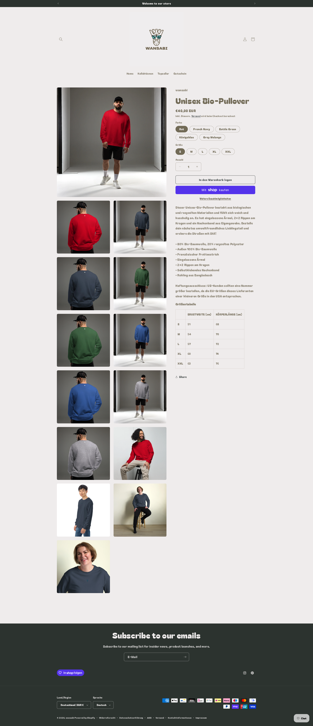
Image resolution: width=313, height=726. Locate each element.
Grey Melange (212, 137)
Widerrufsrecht (107, 717)
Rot (181, 129)
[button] (61, 39)
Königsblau (186, 137)
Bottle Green (227, 129)
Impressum (201, 717)
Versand (196, 116)
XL (214, 151)
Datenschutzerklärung (131, 717)
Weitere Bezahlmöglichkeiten (215, 198)
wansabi (70, 717)
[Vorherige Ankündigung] (58, 3)
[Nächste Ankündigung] (255, 3)
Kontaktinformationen (180, 717)
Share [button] (183, 376)
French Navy (201, 129)
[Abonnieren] (185, 657)
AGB (149, 717)
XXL (228, 151)
